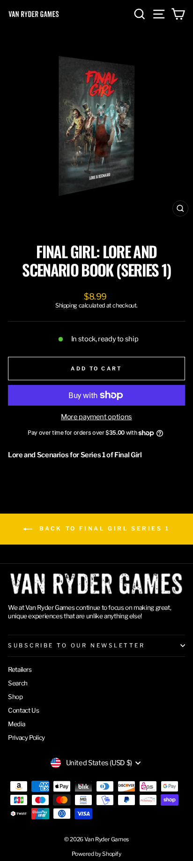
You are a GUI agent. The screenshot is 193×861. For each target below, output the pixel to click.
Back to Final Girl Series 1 (103, 528)
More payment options (96, 417)
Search (18, 683)
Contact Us (23, 710)
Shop (15, 696)
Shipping (66, 305)
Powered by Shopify (96, 853)
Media (16, 724)
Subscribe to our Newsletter (76, 645)
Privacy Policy (26, 737)
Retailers (20, 669)
